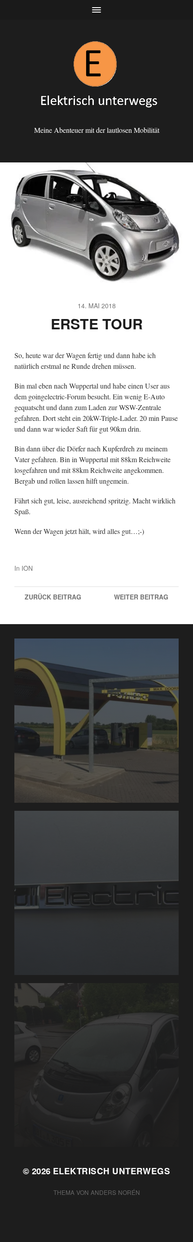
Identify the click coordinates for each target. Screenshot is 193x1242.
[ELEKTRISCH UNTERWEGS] (97, 76)
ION (27, 568)
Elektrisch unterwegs (111, 1171)
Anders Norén (115, 1192)
